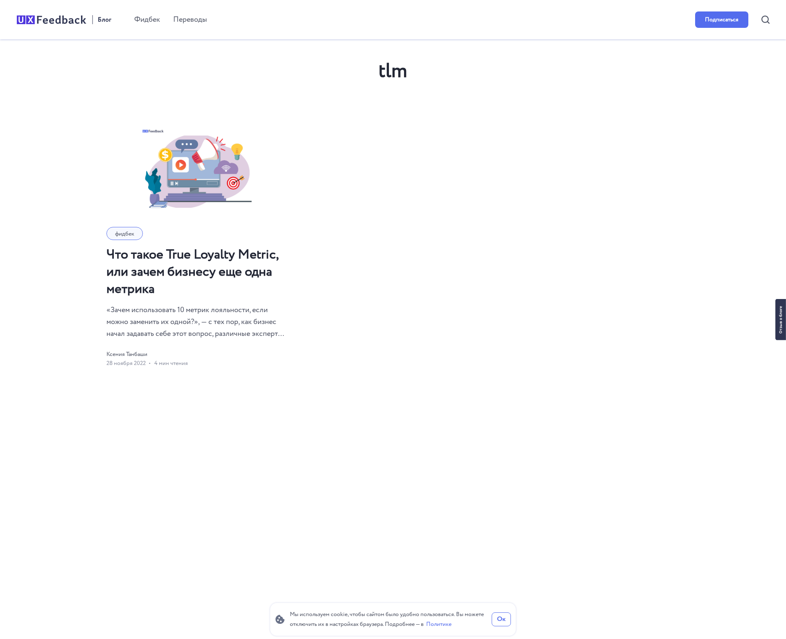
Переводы (190, 19)
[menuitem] (147, 19)
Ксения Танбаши (126, 354)
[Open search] (765, 20)
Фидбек (147, 19)
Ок (501, 619)
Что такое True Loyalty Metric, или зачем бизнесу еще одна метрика (192, 272)
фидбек (124, 234)
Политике (439, 624)
